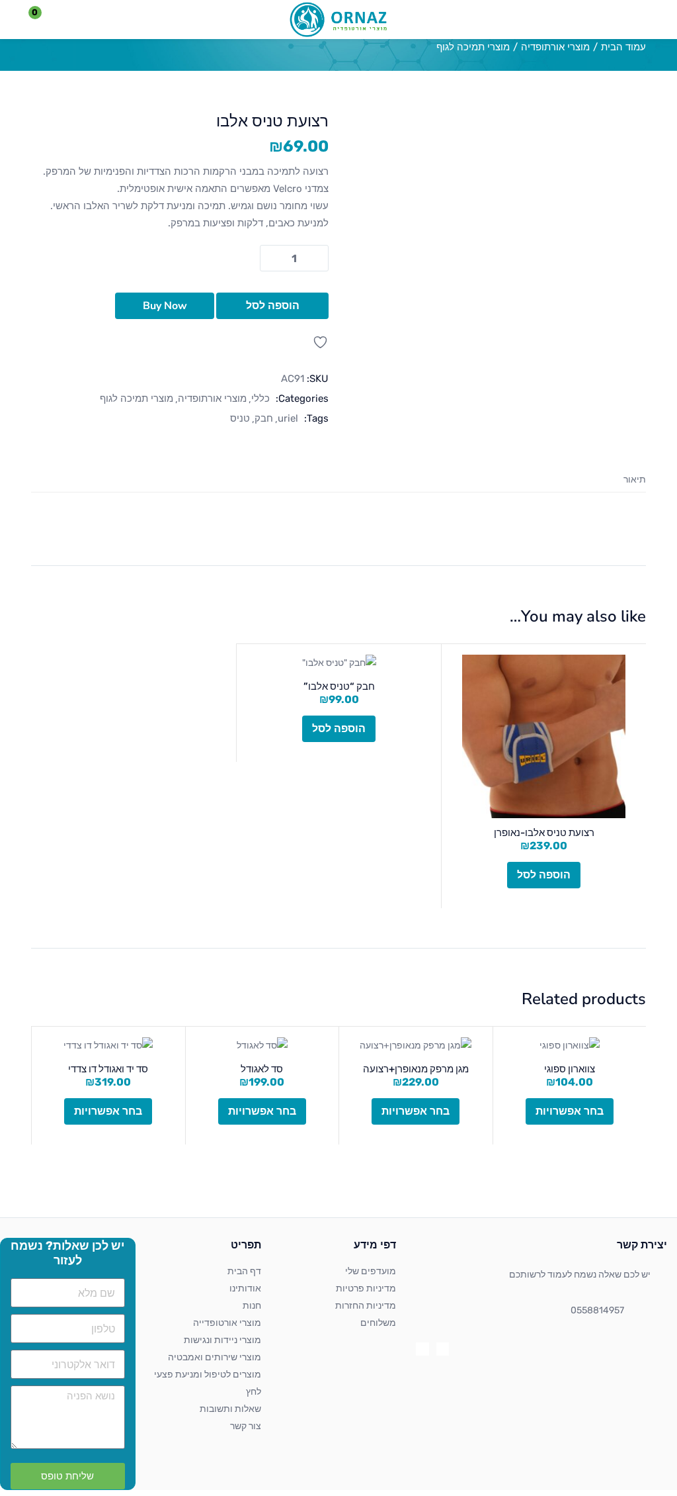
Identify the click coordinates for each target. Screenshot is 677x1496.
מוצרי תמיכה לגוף (473, 47)
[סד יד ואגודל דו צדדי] (108, 1045)
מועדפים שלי (370, 1271)
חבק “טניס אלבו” (339, 686)
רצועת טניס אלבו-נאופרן (544, 833)
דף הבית (244, 1271)
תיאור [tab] (634, 479)
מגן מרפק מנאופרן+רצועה (416, 1069)
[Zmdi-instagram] (422, 1348)
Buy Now (165, 306)
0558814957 (597, 1310)
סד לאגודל (262, 1069)
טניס (240, 418)
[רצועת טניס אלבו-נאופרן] (543, 736)
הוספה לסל (272, 306)
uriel (288, 418)
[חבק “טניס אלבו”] (338, 663)
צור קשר (245, 1426)
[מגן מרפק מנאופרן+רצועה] (416, 1045)
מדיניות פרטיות (366, 1288)
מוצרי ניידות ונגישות (222, 1340)
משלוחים (378, 1323)
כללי (260, 398)
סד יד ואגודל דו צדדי (108, 1069)
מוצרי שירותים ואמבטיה (214, 1357)
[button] (43, 19)
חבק (264, 418)
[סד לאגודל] (262, 1045)
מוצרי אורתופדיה (555, 47)
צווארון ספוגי (569, 1069)
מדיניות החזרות (365, 1305)
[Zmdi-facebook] (442, 1348)
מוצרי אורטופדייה (227, 1323)
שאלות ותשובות (230, 1409)
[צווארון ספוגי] (570, 1045)
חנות (252, 1305)
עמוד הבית (623, 47)
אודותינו (245, 1288)
